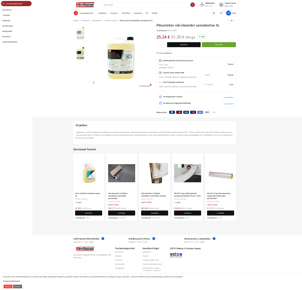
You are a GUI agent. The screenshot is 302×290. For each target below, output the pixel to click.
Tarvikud (118, 256)
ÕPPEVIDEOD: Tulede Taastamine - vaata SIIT (152, 269)
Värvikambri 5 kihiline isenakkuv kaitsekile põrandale (117, 195)
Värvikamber (97, 20)
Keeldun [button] (18, 286)
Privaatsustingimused (151, 260)
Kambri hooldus (111, 20)
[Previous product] (228, 20)
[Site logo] (85, 4)
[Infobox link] (88, 238)
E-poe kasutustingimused (152, 264)
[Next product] (234, 20)
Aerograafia (119, 268)
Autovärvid (119, 252)
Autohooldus (120, 264)
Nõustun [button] (8, 286)
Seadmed (85, 20)
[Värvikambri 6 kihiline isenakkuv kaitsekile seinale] (154, 173)
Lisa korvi (183, 44)
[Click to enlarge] (94, 83)
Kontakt (146, 256)
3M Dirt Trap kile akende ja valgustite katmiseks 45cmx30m (219, 195)
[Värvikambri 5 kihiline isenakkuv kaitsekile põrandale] (121, 173)
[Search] (192, 4)
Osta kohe (219, 44)
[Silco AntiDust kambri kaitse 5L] (88, 173)
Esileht (76, 20)
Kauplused (146, 252)
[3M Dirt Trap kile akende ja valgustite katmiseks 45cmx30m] (220, 173)
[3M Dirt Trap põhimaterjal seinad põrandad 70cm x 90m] (187, 173)
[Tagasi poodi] (231, 20)
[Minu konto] (214, 13)
